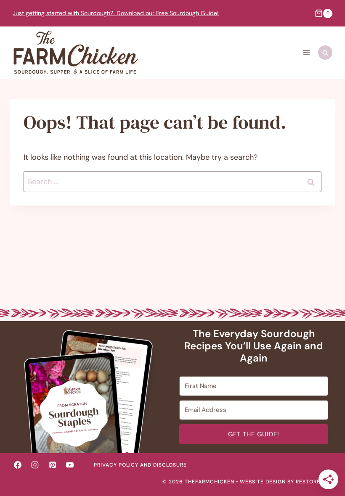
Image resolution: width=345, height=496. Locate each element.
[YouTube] (69, 464)
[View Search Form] (325, 52)
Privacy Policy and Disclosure (140, 465)
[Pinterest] (52, 464)
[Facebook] (17, 464)
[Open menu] (306, 52)
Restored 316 (315, 481)
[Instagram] (34, 464)
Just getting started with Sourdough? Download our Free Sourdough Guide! (116, 13)
